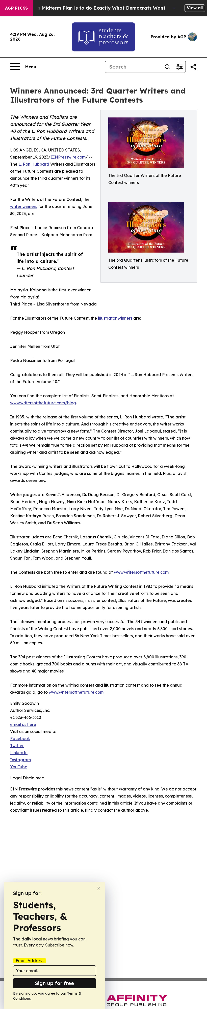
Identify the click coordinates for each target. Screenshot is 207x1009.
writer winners (23, 206)
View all (195, 7)
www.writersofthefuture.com (141, 572)
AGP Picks (16, 8)
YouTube (18, 766)
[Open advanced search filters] (179, 67)
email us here (23, 724)
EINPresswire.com (68, 157)
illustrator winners (115, 318)
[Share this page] (193, 67)
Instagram (20, 759)
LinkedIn (19, 752)
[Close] (98, 888)
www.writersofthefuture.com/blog (43, 402)
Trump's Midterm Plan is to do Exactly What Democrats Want (93, 8)
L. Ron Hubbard (33, 164)
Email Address (29, 960)
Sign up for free (54, 983)
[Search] (167, 67)
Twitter (17, 745)
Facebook (20, 738)
